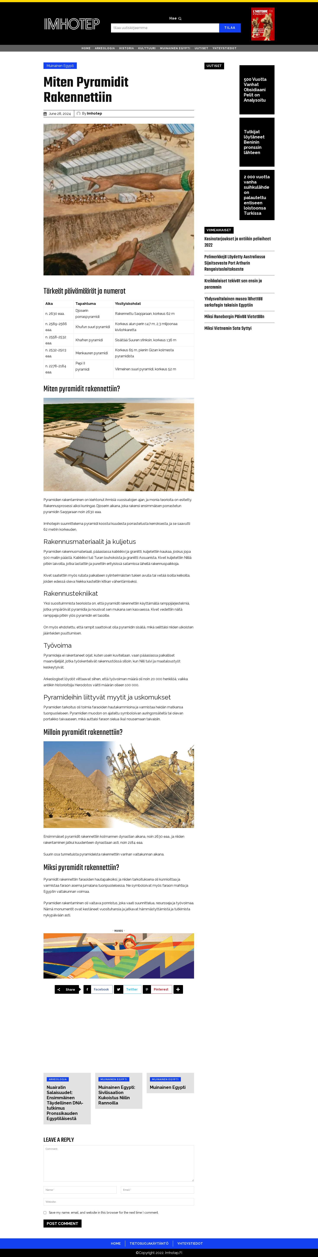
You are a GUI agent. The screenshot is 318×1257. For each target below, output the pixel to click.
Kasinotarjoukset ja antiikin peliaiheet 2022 (237, 242)
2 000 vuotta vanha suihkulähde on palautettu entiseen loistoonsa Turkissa (257, 195)
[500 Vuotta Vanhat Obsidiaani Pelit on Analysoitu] (221, 89)
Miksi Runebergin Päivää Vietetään (234, 316)
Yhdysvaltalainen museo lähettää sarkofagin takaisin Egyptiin (233, 302)
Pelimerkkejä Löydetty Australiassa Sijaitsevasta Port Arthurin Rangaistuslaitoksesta (234, 263)
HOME (116, 1244)
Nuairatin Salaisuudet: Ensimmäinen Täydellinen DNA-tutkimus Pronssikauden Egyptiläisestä (65, 1103)
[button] (176, 18)
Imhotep (94, 113)
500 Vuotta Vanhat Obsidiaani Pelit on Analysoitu (255, 90)
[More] (178, 989)
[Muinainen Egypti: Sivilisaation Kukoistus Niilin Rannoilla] (119, 1037)
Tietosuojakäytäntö (149, 1244)
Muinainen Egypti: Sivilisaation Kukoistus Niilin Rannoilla (116, 1095)
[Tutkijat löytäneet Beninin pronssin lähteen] (221, 142)
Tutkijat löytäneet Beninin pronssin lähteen (254, 142)
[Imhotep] (79, 113)
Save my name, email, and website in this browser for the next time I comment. (104, 1212)
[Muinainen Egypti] (170, 1037)
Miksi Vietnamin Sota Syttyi (228, 328)
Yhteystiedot (190, 1244)
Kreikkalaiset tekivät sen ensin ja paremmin (233, 284)
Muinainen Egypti (60, 66)
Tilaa (229, 27)
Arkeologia (58, 1079)
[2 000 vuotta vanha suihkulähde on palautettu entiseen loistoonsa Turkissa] (221, 194)
